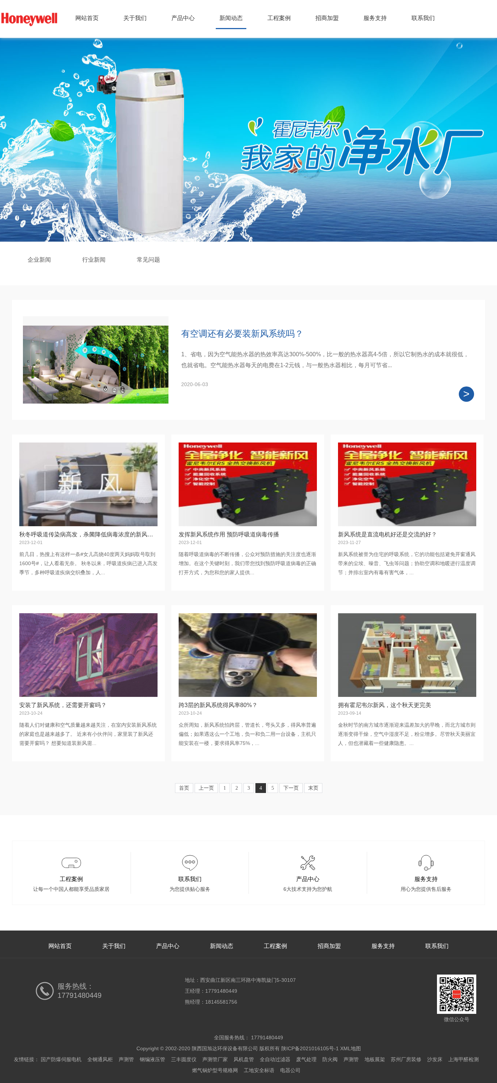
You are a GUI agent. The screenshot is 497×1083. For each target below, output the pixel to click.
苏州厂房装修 (406, 1059)
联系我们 (423, 18)
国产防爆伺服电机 (61, 1059)
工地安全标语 (259, 1070)
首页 (184, 788)
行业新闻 (94, 260)
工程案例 (279, 18)
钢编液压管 (152, 1059)
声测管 (126, 1059)
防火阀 (330, 1059)
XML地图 (350, 1048)
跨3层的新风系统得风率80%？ (218, 705)
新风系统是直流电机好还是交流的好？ (387, 534)
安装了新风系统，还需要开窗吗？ (63, 705)
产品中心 (183, 18)
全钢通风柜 (100, 1059)
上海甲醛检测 (463, 1059)
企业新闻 (39, 260)
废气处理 (306, 1059)
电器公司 (290, 1070)
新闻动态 (231, 18)
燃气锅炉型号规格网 (215, 1070)
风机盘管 (244, 1059)
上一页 (206, 788)
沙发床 (434, 1059)
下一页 (291, 788)
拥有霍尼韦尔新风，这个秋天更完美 (384, 705)
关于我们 (135, 18)
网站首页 (87, 18)
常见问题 (148, 260)
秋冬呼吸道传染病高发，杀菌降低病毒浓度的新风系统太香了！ (100, 534)
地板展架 (375, 1059)
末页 (313, 788)
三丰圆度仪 (183, 1059)
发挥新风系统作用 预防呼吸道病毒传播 (229, 534)
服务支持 (375, 18)
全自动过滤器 (275, 1059)
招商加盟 (327, 18)
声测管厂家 (215, 1059)
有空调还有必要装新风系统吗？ (242, 333)
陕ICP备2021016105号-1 (310, 1048)
